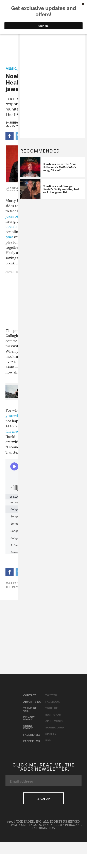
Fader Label (31, 734)
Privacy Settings (21, 825)
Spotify (50, 733)
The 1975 (12, 586)
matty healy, (16, 582)
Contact (29, 695)
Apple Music (54, 721)
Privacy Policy (29, 718)
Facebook (52, 701)
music (11, 68)
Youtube (51, 708)
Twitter (51, 695)
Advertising (32, 701)
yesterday (13, 416)
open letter (14, 227)
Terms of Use (29, 709)
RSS (48, 740)
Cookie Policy (28, 726)
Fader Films (31, 741)
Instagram (53, 714)
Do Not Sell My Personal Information (57, 826)
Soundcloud (54, 727)
